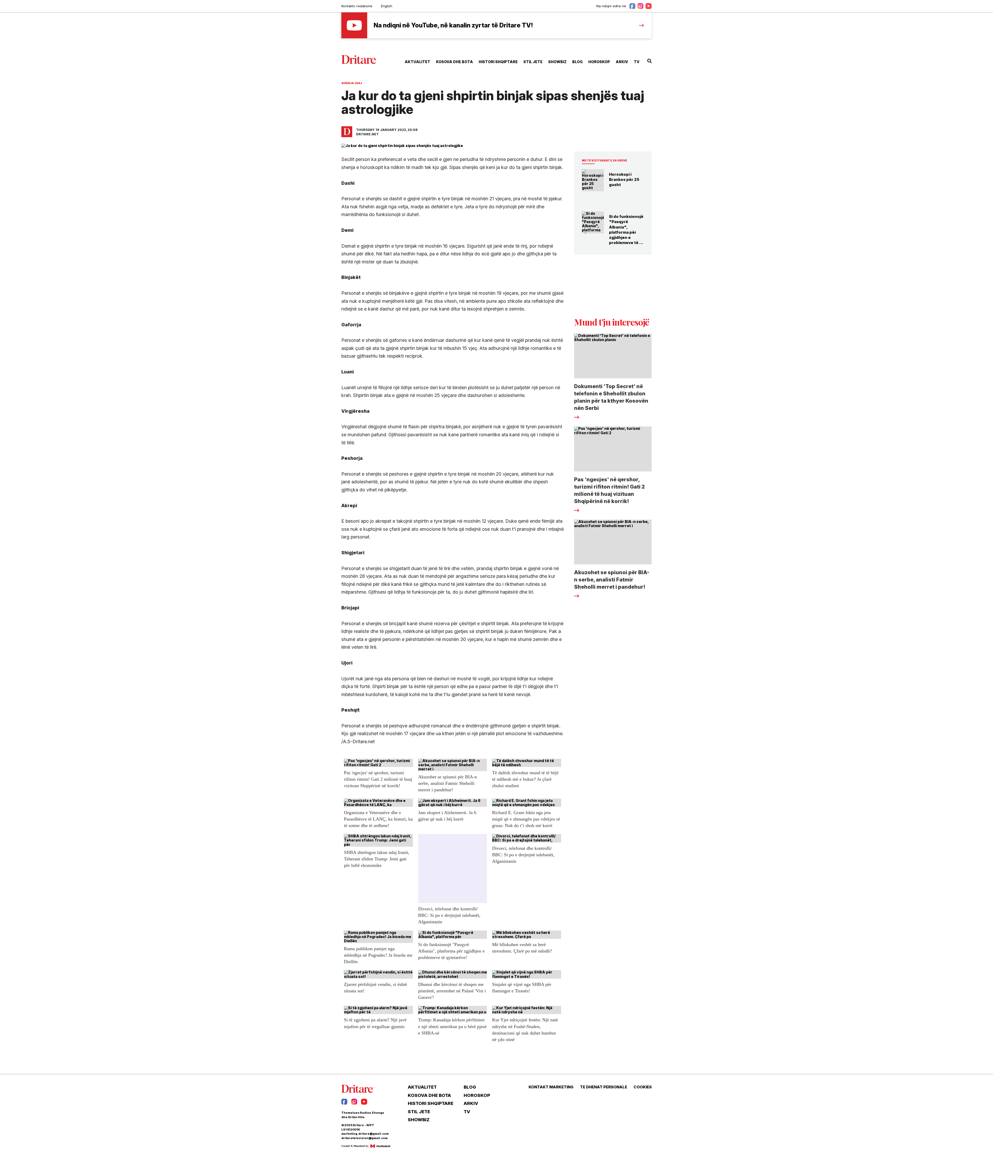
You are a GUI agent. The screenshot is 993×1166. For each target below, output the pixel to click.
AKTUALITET (417, 62)
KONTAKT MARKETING (551, 1087)
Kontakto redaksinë (356, 6)
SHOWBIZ (557, 62)
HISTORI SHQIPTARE (498, 62)
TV (637, 62)
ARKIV (622, 62)
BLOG (577, 62)
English (386, 6)
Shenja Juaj (351, 83)
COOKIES (643, 1087)
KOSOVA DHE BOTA (454, 62)
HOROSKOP (599, 62)
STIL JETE (533, 62)
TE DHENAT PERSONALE (603, 1087)
